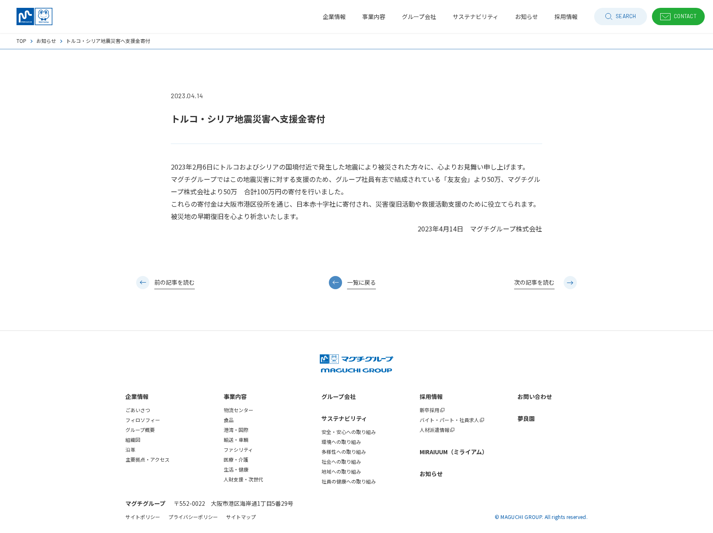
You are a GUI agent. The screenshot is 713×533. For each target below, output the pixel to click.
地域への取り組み (341, 471)
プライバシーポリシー (193, 516)
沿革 (130, 449)
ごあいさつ (137, 409)
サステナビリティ (344, 418)
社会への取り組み (341, 461)
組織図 (132, 439)
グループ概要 (140, 429)
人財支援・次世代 (243, 479)
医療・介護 (236, 459)
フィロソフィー (142, 419)
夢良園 (526, 418)
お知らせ (46, 40)
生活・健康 (236, 469)
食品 (229, 419)
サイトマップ (241, 516)
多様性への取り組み (343, 451)
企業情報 (137, 396)
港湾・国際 (236, 429)
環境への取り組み (341, 441)
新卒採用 (429, 409)
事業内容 (235, 396)
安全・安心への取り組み (348, 431)
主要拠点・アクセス (147, 459)
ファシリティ (238, 449)
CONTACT (685, 16)
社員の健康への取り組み (348, 481)
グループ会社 (338, 396)
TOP (21, 40)
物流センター (238, 409)
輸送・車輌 (236, 439)
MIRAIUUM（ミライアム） (454, 452)
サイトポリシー (142, 516)
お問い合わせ (534, 396)
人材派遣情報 (434, 429)
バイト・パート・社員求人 (449, 419)
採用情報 (431, 396)
